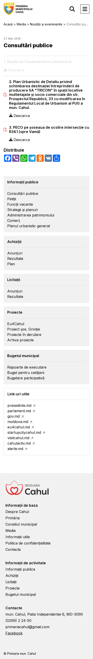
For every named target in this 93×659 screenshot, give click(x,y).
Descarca (22, 115)
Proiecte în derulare (24, 334)
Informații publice (20, 569)
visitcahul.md (18, 438)
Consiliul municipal (21, 524)
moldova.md (17, 421)
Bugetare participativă (25, 378)
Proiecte (12, 588)
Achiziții (11, 575)
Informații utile (17, 537)
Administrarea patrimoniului (30, 215)
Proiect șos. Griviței (23, 329)
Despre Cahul (17, 511)
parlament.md (19, 411)
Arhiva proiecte (20, 340)
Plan (11, 264)
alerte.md (15, 448)
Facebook (14, 633)
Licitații (10, 582)
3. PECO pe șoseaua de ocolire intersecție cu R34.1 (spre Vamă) (49, 129)
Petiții (11, 199)
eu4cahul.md (18, 427)
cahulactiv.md (19, 443)
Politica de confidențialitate (28, 543)
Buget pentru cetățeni (25, 372)
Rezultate (15, 258)
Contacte (13, 549)
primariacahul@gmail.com (27, 627)
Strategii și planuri (22, 209)
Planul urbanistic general (28, 226)
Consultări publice (22, 193)
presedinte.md (19, 405)
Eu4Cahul (15, 324)
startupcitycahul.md (24, 432)
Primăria (12, 518)
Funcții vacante (20, 204)
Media (10, 530)
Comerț (13, 220)
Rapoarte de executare (26, 367)
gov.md (13, 416)
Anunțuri (14, 253)
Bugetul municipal (20, 594)
